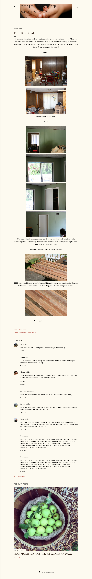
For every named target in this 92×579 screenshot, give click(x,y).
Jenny (22, 404)
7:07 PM (23, 366)
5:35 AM (22, 471)
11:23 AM (23, 429)
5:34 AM (23, 450)
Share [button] (15, 329)
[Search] (77, 6)
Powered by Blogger (47, 572)
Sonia (22, 436)
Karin (22, 419)
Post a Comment (20, 476)
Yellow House (32, 332)
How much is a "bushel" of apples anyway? (43, 553)
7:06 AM (23, 398)
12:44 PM (23, 412)
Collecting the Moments (38, 9)
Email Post (22, 329)
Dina (22, 344)
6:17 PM (22, 351)
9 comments (23, 558)
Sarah (22, 357)
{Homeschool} (22, 332)
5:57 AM (22, 385)
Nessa (22, 372)
